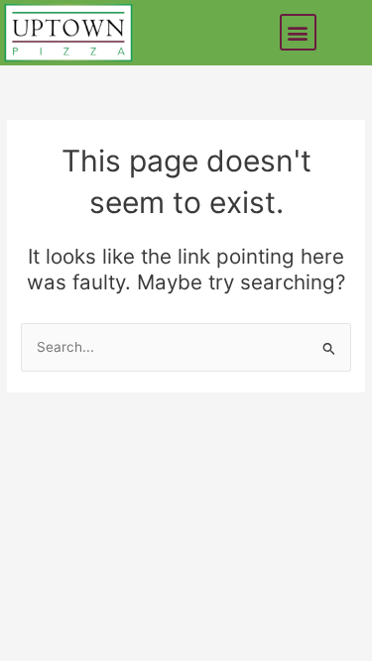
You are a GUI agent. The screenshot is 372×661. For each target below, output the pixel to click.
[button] (298, 32)
